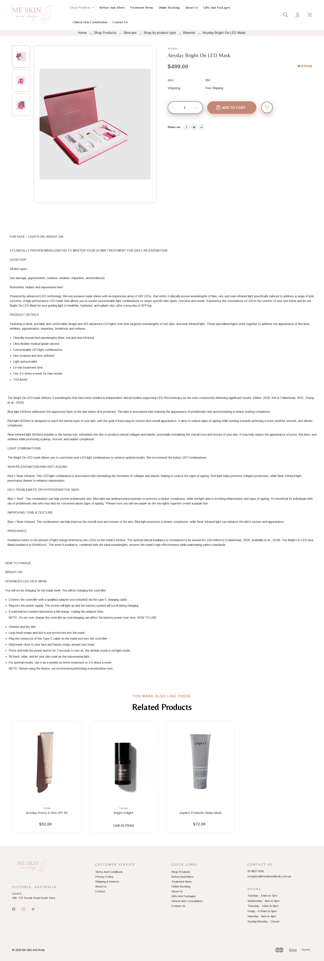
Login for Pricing (123, 825)
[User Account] (297, 14)
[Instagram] (23, 909)
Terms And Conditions (109, 871)
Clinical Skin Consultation (90, 22)
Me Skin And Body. (33, 949)
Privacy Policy (104, 876)
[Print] (201, 127)
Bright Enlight (123, 813)
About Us (191, 7)
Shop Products (80, 7)
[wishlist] (267, 107)
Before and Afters (112, 7)
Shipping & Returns (107, 881)
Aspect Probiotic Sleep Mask (200, 813)
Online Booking (169, 7)
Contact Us (120, 22)
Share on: (174, 127)
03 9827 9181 (256, 871)
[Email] (194, 127)
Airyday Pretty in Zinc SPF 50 (47, 813)
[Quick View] (46, 782)
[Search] (285, 14)
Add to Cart (45, 825)
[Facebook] (186, 127)
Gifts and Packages (216, 7)
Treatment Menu (141, 7)
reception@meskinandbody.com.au (269, 876)
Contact (100, 891)
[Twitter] (33, 909)
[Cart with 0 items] (309, 14)
